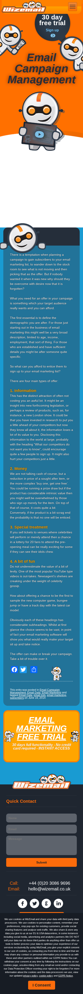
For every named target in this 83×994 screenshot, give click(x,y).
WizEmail (24, 7)
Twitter (34, 903)
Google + (46, 903)
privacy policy (30, 975)
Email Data (34, 692)
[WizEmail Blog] (13, 40)
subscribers (17, 697)
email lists (40, 695)
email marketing (56, 695)
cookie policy (46, 975)
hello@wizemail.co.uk (49, 888)
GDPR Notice (65, 975)
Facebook (22, 903)
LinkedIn (58, 903)
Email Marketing (51, 692)
